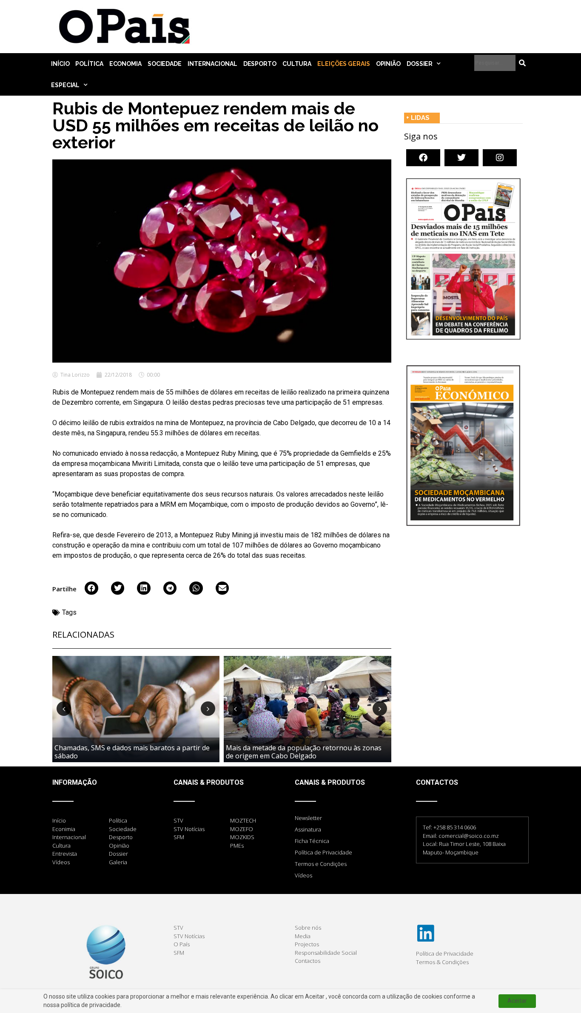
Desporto (259, 63)
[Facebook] (423, 157)
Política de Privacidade (323, 852)
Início (60, 63)
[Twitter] (461, 157)
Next (208, 708)
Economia (125, 63)
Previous (64, 708)
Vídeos (303, 875)
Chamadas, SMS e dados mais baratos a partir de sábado (132, 751)
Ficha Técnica (312, 841)
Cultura (296, 63)
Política (89, 63)
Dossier (420, 63)
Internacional (212, 63)
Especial (65, 85)
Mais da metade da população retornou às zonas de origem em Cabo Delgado (304, 751)
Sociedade (165, 63)
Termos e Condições (321, 864)
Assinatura (308, 829)
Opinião (388, 63)
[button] (91, 588)
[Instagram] (500, 157)
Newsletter (308, 818)
